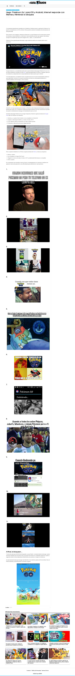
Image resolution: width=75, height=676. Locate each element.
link (24, 72)
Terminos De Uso (45, 670)
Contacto (29, 670)
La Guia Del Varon (37, 2)
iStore (34, 151)
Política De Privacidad (36, 670)
